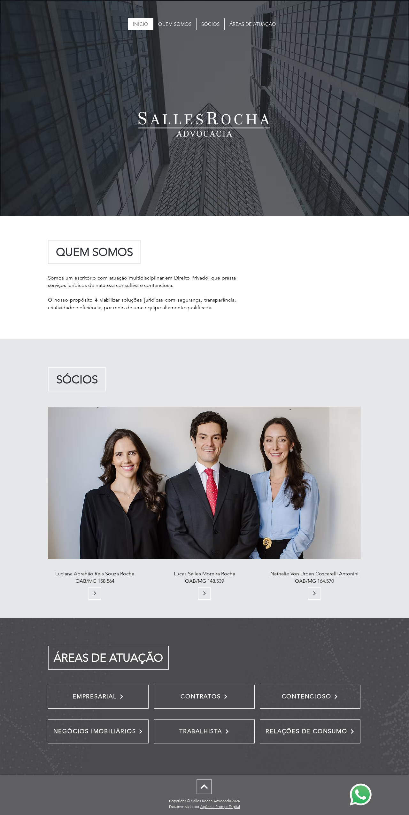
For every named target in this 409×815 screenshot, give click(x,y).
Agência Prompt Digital (220, 806)
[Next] (204, 786)
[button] (95, 593)
